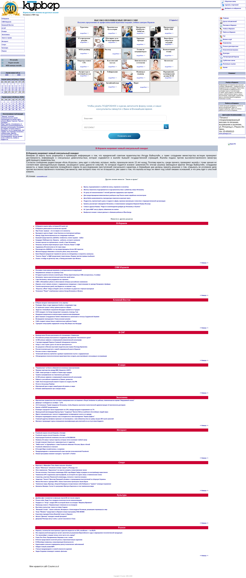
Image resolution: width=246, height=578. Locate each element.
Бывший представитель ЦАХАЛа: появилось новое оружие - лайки (59, 237)
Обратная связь (230, 1)
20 (16, 90)
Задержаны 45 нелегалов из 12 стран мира (51, 247)
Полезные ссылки (229, 64)
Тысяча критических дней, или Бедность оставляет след (56, 286)
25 (23, 107)
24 (19, 107)
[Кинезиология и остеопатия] (141, 65)
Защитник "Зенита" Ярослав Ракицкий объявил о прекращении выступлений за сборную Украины (71, 479)
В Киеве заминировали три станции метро (51, 388)
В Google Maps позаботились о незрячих (50, 449)
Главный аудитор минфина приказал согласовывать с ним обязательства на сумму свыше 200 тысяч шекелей (75, 419)
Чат (224, 36)
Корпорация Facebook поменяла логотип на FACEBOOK (55, 437)
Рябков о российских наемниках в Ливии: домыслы (54, 379)
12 (12, 88)
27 (6, 109)
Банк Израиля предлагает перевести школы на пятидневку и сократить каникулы (64, 254)
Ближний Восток (8, 25)
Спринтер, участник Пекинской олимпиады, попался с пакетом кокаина (61, 477)
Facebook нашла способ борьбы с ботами (50, 433)
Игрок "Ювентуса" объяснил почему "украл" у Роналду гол (57, 467)
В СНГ (4, 28)
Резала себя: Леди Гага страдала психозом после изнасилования (59, 500)
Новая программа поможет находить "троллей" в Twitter (56, 453)
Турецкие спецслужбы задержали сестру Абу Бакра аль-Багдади (58, 323)
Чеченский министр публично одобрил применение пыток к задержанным (62, 354)
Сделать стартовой (231, 5)
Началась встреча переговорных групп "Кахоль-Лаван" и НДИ (58, 244)
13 (16, 88)
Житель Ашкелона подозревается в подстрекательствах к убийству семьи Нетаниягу (114, 189)
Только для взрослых (230, 46)
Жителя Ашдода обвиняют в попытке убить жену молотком (57, 251)
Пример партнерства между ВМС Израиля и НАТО (53, 370)
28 (9, 109)
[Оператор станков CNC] (84, 65)
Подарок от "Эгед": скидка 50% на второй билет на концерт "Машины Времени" (64, 502)
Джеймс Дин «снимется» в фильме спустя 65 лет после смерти (58, 498)
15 (23, 88)
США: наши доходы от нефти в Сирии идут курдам (54, 372)
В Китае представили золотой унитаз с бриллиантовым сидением (59, 539)
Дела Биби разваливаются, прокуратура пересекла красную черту (107, 198)
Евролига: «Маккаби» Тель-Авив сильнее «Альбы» (54, 465)
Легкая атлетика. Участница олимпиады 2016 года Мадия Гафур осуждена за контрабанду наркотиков (72, 472)
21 (19, 90)
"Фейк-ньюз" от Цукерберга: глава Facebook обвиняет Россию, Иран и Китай (63, 444)
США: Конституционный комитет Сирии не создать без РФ (56, 381)
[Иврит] (136, 87)
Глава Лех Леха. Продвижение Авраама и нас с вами (54, 537)
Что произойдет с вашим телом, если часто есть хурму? (55, 535)
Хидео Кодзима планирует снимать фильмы (51, 551)
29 (13, 109)
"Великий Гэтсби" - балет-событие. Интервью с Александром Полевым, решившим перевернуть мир (71, 509)
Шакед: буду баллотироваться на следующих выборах (55, 235)
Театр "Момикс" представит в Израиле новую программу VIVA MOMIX (60, 512)
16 (2, 90)
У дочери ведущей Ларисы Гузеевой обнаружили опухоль (56, 342)
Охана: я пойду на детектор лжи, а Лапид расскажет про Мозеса (58, 258)
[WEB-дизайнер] (84, 51)
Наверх (204, 263)
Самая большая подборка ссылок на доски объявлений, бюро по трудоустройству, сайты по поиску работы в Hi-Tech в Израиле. (231, 108)
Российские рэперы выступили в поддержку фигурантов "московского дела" (63, 337)
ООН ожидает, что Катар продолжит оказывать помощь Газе (57, 312)
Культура (5, 48)
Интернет (5, 41)
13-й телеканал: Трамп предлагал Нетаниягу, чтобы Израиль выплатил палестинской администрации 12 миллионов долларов (80, 405)
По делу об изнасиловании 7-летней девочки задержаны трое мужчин (108, 192)
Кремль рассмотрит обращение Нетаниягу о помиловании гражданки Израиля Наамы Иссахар (117, 204)
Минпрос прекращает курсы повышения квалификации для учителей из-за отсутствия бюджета (69, 421)
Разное (4, 51)
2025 (6, 75)
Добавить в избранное (233, 8)
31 (19, 109)
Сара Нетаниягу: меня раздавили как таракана (52, 279)
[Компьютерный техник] (169, 53)
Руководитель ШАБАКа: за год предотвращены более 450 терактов (59, 249)
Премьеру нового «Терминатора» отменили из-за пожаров (56, 505)
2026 (18, 75)
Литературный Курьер (231, 57)
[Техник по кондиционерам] (141, 53)
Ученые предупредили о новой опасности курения (54, 549)
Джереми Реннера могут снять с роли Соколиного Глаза (55, 518)
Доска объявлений (230, 21)
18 (9, 90)
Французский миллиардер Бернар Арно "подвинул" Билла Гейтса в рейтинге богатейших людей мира (72, 412)
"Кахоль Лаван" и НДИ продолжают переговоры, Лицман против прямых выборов (65, 256)
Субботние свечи (229, 60)
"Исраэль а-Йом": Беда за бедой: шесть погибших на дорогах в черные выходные (65, 288)
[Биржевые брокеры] (141, 42)
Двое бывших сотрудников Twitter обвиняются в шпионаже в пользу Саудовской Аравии (67, 316)
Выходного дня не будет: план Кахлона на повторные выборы (58, 233)
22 (23, 90)
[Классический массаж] (113, 65)
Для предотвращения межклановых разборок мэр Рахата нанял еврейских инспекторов (115, 195)
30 (16, 109)
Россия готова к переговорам (46, 351)
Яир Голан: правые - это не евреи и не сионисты (53, 231)
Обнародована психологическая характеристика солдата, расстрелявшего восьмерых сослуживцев (71, 356)
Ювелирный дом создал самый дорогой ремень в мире (55, 386)
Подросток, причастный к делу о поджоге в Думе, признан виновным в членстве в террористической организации (124, 201)
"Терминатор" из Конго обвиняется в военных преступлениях (57, 368)
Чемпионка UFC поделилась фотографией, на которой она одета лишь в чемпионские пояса (69, 474)
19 (12, 90)
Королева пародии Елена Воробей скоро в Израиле (54, 514)
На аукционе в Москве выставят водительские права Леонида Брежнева (61, 347)
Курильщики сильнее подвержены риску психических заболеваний (60, 544)
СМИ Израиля (6, 22)
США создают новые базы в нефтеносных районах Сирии (56, 321)
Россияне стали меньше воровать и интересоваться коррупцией (59, 270)
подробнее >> (84, 33)
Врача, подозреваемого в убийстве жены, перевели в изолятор (106, 187)
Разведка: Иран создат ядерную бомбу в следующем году (56, 305)
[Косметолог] (169, 65)
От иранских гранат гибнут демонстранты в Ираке (53, 307)
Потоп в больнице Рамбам (45, 384)
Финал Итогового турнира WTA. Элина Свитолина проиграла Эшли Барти (62, 481)
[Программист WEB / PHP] (169, 31)
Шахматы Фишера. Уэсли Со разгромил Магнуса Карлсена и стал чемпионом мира (65, 486)
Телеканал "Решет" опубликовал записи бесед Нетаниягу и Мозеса (59, 291)
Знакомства (227, 43)
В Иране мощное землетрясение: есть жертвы (52, 303)
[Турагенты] (84, 31)
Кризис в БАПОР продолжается (47, 407)
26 (2, 109)
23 (2, 92)
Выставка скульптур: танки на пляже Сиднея (51, 507)
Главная (226, 18)
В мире (4, 31)
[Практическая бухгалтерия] (113, 31)
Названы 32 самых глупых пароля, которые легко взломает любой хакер (61, 440)
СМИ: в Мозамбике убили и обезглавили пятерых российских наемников (62, 282)
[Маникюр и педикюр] (141, 76)
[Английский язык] (112, 85)
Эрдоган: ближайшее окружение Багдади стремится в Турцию (58, 309)
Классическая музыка (230, 50)
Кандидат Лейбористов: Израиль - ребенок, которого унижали (58, 240)
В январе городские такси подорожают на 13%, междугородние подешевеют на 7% (65, 409)
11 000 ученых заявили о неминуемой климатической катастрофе (59, 340)
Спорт (4, 44)
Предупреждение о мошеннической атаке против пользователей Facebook (62, 451)
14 (19, 88)
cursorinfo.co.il (42, 176)
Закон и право (7, 38)
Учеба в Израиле (229, 28)
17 (6, 90)
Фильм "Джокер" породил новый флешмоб (51, 516)
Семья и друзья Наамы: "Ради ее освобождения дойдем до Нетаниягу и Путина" (112, 206)
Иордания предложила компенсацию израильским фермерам (58, 314)
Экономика (6, 34)
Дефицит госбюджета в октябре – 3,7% (49, 402)
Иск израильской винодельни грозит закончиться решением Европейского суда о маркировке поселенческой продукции (79, 533)
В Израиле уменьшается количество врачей (51, 228)
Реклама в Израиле (229, 25)
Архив (225, 67)
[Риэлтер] (108, 53)
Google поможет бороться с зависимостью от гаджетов (55, 442)
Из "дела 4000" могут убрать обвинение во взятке (101, 209)
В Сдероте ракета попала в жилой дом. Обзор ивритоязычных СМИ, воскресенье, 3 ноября (68, 275)
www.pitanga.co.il (225, 133)
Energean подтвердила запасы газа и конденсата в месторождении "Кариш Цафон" (65, 416)
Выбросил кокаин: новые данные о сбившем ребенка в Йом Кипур (107, 212)
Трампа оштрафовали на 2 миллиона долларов (52, 375)
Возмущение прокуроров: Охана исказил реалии (53, 319)
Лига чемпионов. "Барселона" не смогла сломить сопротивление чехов (61, 470)
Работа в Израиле (229, 32)
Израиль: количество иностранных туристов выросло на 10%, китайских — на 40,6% (66, 530)
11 (9, 88)
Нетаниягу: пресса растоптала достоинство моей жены (55, 277)
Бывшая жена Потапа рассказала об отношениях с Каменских (57, 335)
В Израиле (5, 18)
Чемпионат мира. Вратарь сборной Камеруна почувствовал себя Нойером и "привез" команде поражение (73, 484)
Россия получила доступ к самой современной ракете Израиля (58, 349)
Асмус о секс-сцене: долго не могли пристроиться (53, 344)
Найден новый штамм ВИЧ (45, 546)
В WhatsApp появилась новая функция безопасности (55, 542)
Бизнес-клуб (227, 39)
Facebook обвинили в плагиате (47, 446)
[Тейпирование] (112, 76)
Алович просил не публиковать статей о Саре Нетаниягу (56, 242)
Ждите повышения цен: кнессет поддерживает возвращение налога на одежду (63, 414)
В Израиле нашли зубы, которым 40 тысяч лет (52, 226)
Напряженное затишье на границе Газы (49, 272)
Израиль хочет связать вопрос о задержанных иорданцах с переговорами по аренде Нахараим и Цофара (73, 284)
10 (6, 88)
